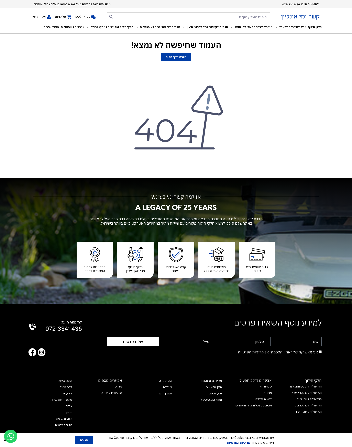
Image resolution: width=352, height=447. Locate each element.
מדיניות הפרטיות (251, 352)
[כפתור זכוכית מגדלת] (111, 17)
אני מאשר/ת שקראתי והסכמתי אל (278, 352)
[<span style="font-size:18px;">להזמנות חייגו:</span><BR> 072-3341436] (32, 327)
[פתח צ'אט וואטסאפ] (10, 436)
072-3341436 (63, 326)
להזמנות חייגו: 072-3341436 (300, 4)
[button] (298, 27)
